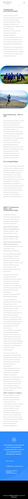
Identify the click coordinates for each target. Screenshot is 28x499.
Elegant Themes (14, 495)
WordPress (14, 497)
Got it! (22, 24)
